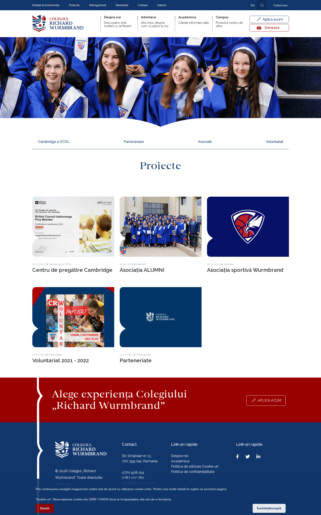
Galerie (161, 5)
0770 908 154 (133, 472)
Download (122, 5)
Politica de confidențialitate (192, 472)
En (250, 11)
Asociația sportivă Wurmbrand (245, 270)
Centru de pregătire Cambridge (72, 270)
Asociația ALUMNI (142, 270)
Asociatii (205, 142)
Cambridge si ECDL (54, 142)
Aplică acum (273, 19)
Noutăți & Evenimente (46, 5)
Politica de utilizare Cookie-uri (194, 466)
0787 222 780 (133, 478)
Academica (180, 461)
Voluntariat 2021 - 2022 (60, 360)
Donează (272, 28)
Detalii (44, 508)
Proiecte (74, 5)
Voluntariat (274, 142)
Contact (143, 5)
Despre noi (179, 456)
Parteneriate (134, 142)
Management (97, 5)
